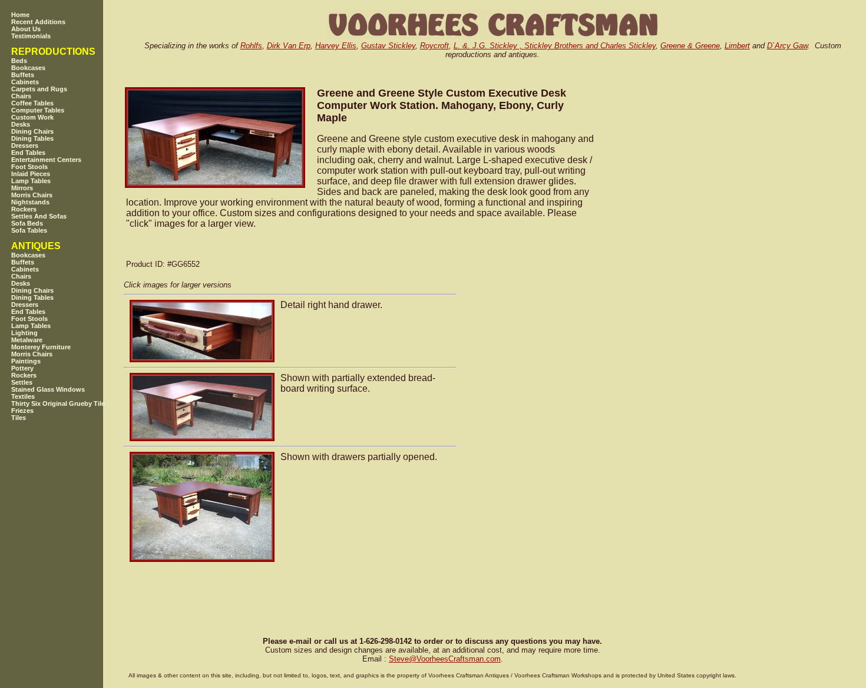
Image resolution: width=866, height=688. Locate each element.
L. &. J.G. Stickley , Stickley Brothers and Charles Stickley (555, 45)
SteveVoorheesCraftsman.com (445, 658)
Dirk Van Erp (288, 45)
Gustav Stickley (388, 45)
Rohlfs (251, 45)
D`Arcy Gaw (787, 45)
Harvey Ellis (335, 45)
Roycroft (434, 45)
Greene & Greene (690, 45)
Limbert (737, 45)
